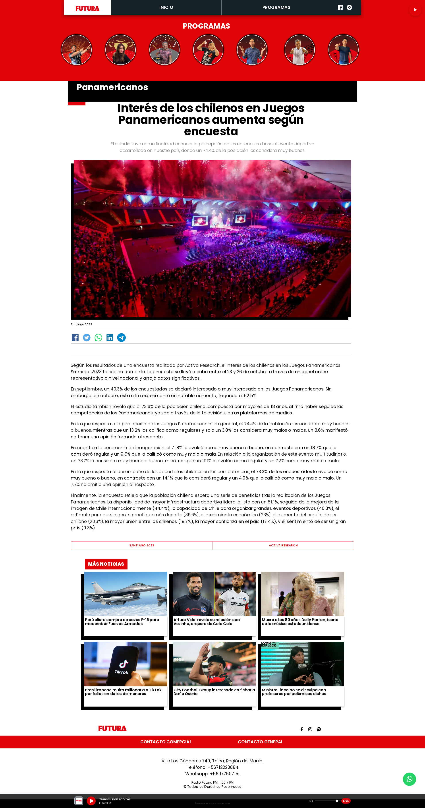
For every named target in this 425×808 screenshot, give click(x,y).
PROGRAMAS (277, 7)
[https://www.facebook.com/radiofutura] (340, 14)
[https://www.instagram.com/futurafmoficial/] (349, 14)
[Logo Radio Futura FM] (88, 11)
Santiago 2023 (141, 545)
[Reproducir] (415, 10)
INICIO (166, 7)
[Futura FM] (76, 50)
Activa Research (283, 545)
